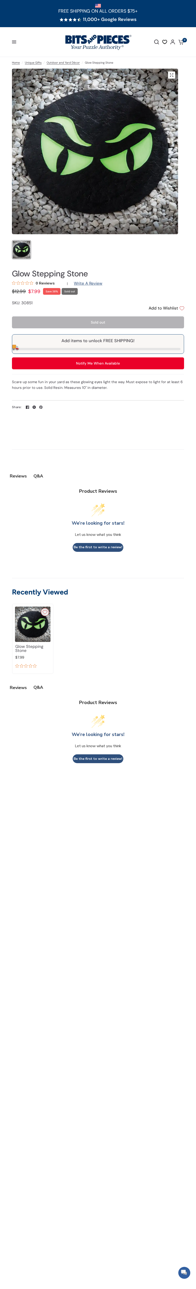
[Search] (156, 42)
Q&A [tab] (38, 476)
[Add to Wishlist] (45, 612)
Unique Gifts (33, 63)
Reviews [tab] (18, 476)
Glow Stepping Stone (29, 648)
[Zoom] (171, 75)
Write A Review (88, 283)
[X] (34, 407)
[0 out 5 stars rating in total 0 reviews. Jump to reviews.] (27, 666)
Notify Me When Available (98, 363)
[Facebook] (27, 407)
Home (16, 63)
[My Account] (173, 42)
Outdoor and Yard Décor (63, 63)
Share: (17, 407)
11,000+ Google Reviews (109, 19)
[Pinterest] (41, 407)
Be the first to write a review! (98, 547)
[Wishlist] (165, 42)
